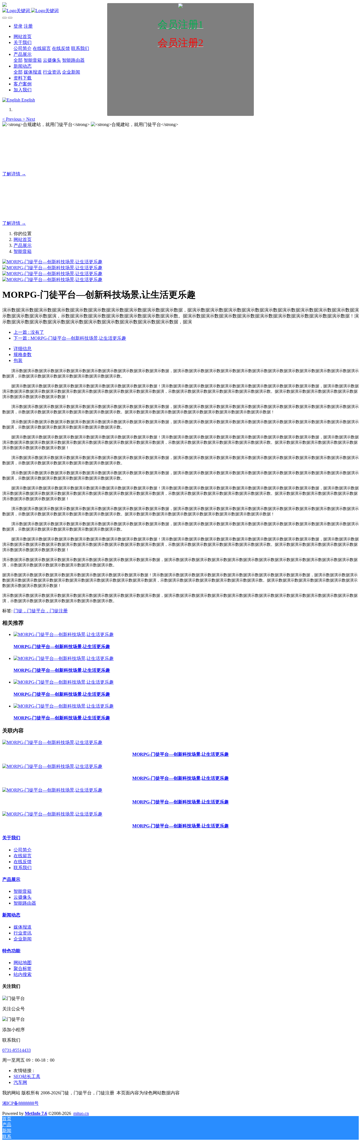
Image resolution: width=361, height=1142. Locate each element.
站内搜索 (23, 974)
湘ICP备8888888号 (20, 1103)
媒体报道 (23, 927)
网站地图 (23, 962)
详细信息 (23, 348)
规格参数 (23, 354)
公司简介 (23, 849)
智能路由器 (25, 903)
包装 (18, 360)
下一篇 (70, 338)
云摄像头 (23, 897)
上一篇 (29, 332)
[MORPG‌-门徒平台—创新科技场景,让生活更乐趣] (64, 634)
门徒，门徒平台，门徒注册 (41, 610)
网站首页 (23, 239)
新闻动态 (11, 915)
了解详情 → (14, 173)
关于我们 (11, 837)
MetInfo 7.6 (36, 1113)
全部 (18, 60)
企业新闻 (23, 938)
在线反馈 (23, 861)
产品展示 (23, 245)
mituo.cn (81, 1113)
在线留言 (23, 855)
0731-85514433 (16, 1050)
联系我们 (23, 867)
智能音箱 (23, 251)
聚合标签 (23, 968)
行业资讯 (23, 933)
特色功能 (11, 950)
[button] (12, 119)
